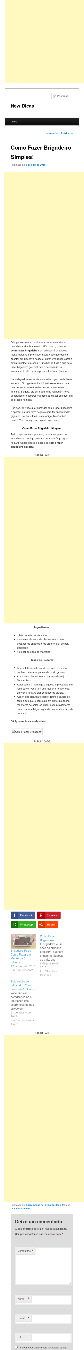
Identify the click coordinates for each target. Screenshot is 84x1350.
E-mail (23, 1318)
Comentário (25, 1251)
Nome (23, 1299)
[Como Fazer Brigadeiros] (54, 955)
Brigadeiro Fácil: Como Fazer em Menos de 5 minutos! (21, 956)
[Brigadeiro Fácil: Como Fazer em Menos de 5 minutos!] (23, 941)
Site (20, 1337)
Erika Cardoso (53, 1205)
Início (14, 121)
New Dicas (22, 105)
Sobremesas (33, 1205)
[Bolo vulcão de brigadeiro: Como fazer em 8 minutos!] (25, 1002)
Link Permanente (20, 1208)
